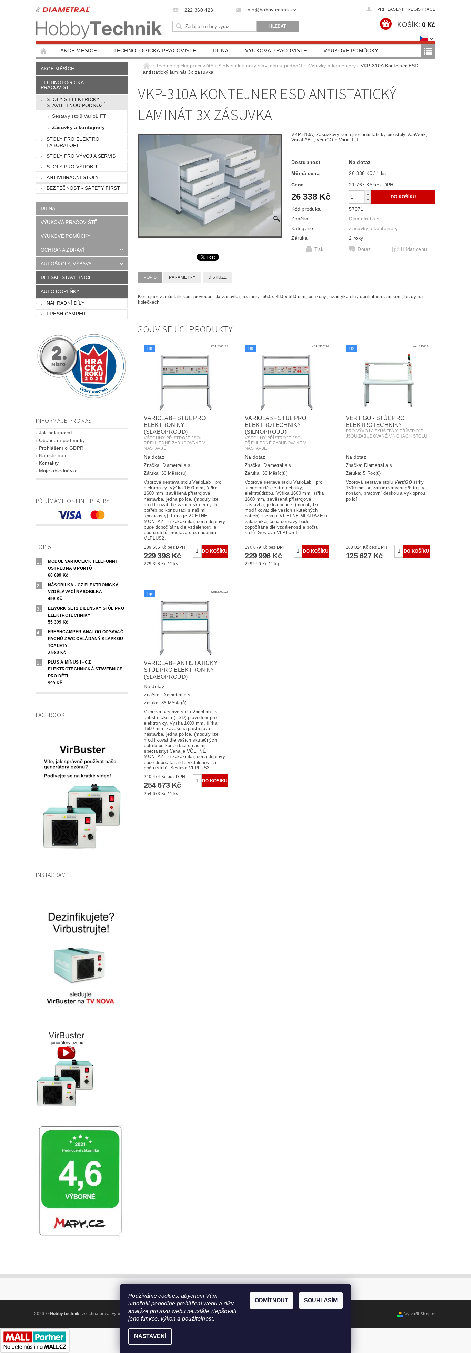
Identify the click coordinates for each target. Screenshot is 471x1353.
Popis (150, 277)
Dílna (221, 50)
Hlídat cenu (414, 249)
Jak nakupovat (55, 432)
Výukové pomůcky (350, 50)
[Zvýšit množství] (367, 193)
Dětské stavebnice (66, 277)
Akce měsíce (78, 50)
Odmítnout (271, 1300)
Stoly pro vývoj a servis (81, 156)
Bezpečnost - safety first (83, 188)
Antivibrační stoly (73, 177)
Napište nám (53, 455)
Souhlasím (321, 1300)
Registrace (421, 9)
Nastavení (150, 1336)
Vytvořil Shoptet (419, 1314)
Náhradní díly (65, 303)
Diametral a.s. (365, 219)
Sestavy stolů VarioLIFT (79, 116)
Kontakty (49, 463)
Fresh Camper (66, 313)
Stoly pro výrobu (72, 166)
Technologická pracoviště (154, 50)
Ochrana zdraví (62, 250)
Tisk (318, 249)
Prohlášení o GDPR (61, 448)
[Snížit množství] (367, 200)
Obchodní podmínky (62, 440)
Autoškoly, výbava (66, 263)
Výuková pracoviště (276, 50)
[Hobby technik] (99, 21)
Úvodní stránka (44, 51)
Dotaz (364, 249)
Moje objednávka (58, 470)
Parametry (182, 277)
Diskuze (217, 277)
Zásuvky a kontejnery (78, 127)
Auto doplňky (60, 291)
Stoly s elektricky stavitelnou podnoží (76, 102)
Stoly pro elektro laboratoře (73, 142)
